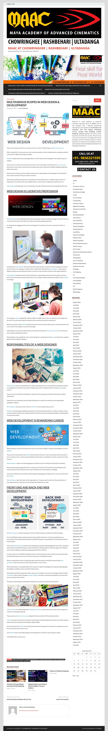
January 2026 (77, 322)
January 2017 (77, 628)
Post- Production (78, 260)
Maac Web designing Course (15, 661)
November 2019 (77, 531)
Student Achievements (79, 263)
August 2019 (76, 539)
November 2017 (77, 599)
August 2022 (76, 436)
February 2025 (77, 351)
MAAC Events (77, 237)
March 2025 (76, 348)
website (66, 277)
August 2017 (76, 608)
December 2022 (77, 425)
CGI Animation (77, 198)
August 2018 (76, 573)
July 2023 (76, 405)
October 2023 (77, 396)
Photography (77, 257)
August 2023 (76, 402)
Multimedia (76, 255)
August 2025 (76, 334)
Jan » (77, 675)
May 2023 (76, 411)
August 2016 (76, 642)
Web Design (76, 292)
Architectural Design (79, 192)
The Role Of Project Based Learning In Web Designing (15, 685)
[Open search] (100, 86)
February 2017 (77, 625)
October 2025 (77, 328)
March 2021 (76, 485)
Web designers (11, 275)
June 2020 (76, 511)
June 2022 (76, 442)
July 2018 (76, 576)
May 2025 (76, 342)
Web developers (11, 463)
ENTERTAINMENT (78, 215)
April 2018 (76, 585)
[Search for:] (86, 100)
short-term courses (22, 616)
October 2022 (77, 431)
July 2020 (76, 508)
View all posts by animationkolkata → (29, 710)
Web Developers (18, 545)
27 (78, 671)
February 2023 (77, 419)
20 (78, 667)
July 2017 (76, 611)
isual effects (76, 232)
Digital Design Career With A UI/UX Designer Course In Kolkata (37, 686)
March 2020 (76, 519)
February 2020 (77, 522)
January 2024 (77, 388)
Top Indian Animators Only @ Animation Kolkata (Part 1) (26, 93)
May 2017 (76, 616)
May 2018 (76, 582)
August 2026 (76, 302)
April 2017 (76, 619)
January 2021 (77, 491)
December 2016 (77, 631)
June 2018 (76, 579)
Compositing (76, 200)
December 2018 (77, 562)
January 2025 (77, 353)
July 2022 (76, 439)
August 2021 (76, 471)
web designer (19, 267)
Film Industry (77, 217)
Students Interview (78, 266)
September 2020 (78, 502)
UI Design (76, 269)
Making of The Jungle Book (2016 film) (57, 89)
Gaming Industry (78, 223)
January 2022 (77, 456)
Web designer (11, 186)
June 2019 (76, 545)
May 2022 (76, 445)
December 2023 (77, 391)
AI (73, 183)
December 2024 (77, 356)
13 (78, 664)
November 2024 (77, 359)
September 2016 (78, 639)
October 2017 (77, 602)
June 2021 (76, 476)
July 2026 (76, 305)
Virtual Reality (77, 280)
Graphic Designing (78, 226)
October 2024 (77, 362)
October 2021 (77, 465)
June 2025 (76, 339)
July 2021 (76, 473)
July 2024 (76, 371)
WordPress (92, 728)
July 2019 (76, 542)
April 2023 (76, 413)
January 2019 (77, 559)
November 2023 (77, 393)
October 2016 (77, 636)
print (53, 337)
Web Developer (12, 533)
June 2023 (76, 408)
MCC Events (76, 249)
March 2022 (76, 451)
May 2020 (76, 513)
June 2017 (76, 613)
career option (62, 165)
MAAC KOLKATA (78, 240)
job (38, 573)
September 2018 (78, 571)
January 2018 (77, 593)
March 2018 (76, 588)
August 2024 (76, 368)
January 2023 (77, 422)
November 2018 (77, 565)
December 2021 (77, 459)
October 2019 (77, 533)
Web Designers (11, 385)
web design (27, 661)
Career (75, 195)
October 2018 (77, 568)
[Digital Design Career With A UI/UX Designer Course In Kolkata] (37, 676)
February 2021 (77, 488)
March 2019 (76, 553)
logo (61, 388)
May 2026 (76, 311)
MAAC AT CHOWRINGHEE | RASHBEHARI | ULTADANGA (49, 48)
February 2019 (77, 556)
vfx (74, 275)
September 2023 (78, 399)
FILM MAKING (77, 220)
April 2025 (76, 345)
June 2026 (76, 308)
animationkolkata (23, 108)
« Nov (73, 675)
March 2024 (76, 382)
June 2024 (76, 373)
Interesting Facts (78, 229)
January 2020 (77, 525)
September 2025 (78, 331)
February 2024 (77, 385)
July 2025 (76, 336)
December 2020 (77, 493)
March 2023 (76, 416)
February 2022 (77, 453)
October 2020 (77, 499)
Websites (9, 158)
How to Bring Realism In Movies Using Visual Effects (25, 89)
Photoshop (49, 330)
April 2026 (76, 314)
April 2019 (76, 551)
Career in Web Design (18, 659)
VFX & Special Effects (79, 277)
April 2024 (76, 379)
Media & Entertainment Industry (82, 252)
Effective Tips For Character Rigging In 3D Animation (73, 85)
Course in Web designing (46, 659)
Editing (75, 212)
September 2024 (78, 365)
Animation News (78, 189)
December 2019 (77, 528)
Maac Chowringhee (78, 235)
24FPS (75, 180)
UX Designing (77, 272)
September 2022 (78, 433)
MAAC (9, 620)
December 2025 (77, 325)
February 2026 (77, 319)
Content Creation (78, 203)
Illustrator (55, 330)
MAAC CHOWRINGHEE (59, 659)
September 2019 (78, 536)
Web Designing (11, 219)
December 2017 (77, 596)
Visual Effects (77, 283)
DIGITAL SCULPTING (79, 209)
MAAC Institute (11, 609)
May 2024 (76, 376)
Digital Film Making (78, 206)
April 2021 (76, 482)
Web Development (58, 148)
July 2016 (76, 645)
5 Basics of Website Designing (59, 671)
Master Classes (77, 246)
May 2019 (76, 548)
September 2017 (78, 605)
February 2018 (77, 591)
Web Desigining (10, 99)
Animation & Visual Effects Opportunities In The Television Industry (30, 85)
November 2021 (77, 462)
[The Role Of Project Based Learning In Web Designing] (16, 676)
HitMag (99, 728)
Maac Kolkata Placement (80, 243)
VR (74, 286)
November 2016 (77, 633)
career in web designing (31, 659)
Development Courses (34, 609)
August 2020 (76, 505)
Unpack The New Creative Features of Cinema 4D (63, 93)
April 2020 (76, 516)
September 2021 (78, 468)
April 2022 (76, 448)
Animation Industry (78, 186)
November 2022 (77, 428)
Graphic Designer (33, 575)
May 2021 (76, 479)
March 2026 (76, 316)
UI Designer (10, 575)
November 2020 (77, 496)
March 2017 (76, 622)
